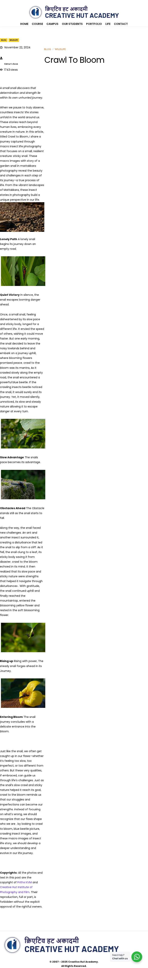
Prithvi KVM (24, 882)
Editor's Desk (11, 64)
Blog (3, 40)
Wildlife (14, 40)
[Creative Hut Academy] (74, 12)
